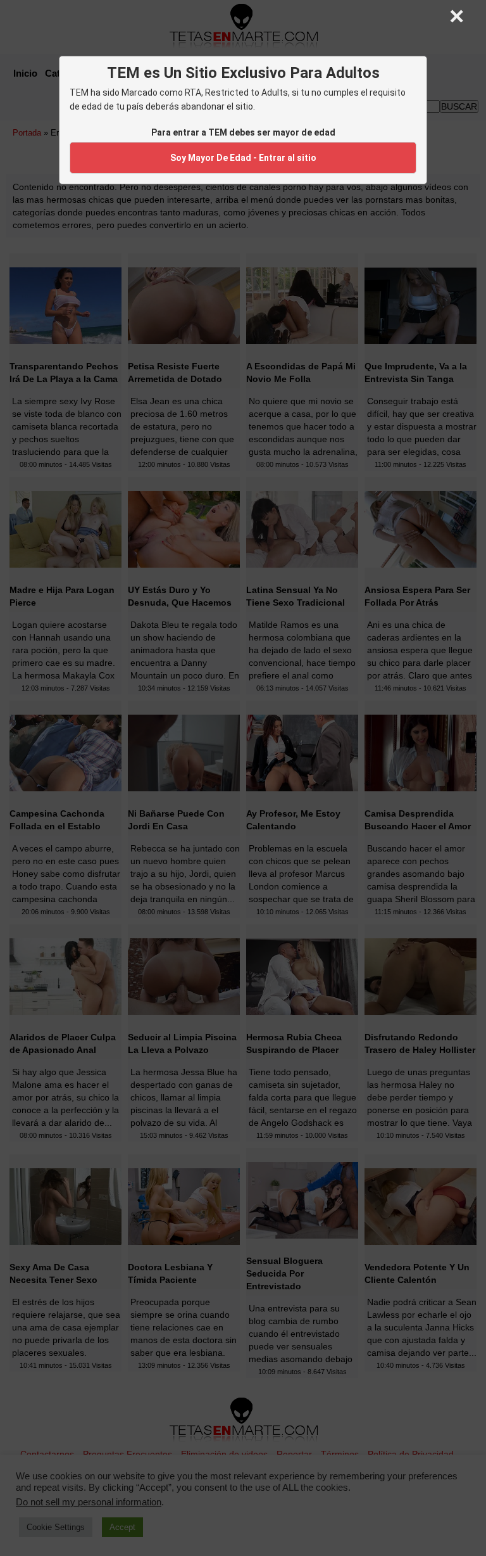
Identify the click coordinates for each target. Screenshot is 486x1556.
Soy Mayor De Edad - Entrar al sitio (243, 158)
